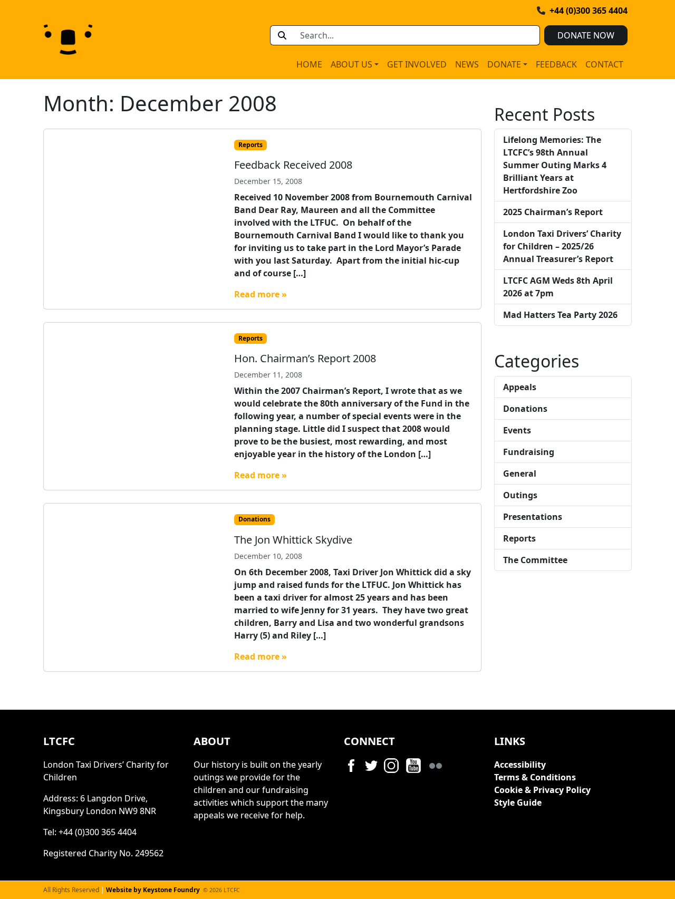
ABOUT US (351, 64)
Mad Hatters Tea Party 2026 (560, 315)
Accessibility (520, 764)
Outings (520, 495)
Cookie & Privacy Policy (542, 790)
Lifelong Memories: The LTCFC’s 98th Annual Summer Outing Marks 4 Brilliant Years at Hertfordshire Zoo (554, 165)
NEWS (467, 64)
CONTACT (604, 64)
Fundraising (528, 452)
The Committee (535, 560)
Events (517, 430)
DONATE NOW (585, 35)
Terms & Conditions (535, 777)
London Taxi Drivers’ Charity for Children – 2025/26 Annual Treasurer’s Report (562, 246)
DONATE (504, 64)
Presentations (532, 517)
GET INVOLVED (417, 64)
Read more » (260, 294)
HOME (309, 64)
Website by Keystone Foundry (153, 889)
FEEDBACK (556, 64)
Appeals (519, 387)
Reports (250, 144)
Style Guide (518, 802)
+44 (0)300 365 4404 (588, 10)
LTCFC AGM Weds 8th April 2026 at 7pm (558, 287)
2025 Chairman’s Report (553, 212)
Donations (254, 519)
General (519, 473)
